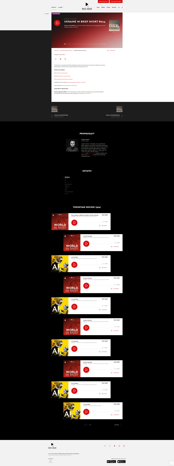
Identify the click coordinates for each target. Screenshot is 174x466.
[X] (105, 445)
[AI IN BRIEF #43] (86, 412)
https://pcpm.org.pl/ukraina (64, 76)
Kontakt (114, 7)
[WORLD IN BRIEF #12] (86, 286)
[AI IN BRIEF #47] (74, 265)
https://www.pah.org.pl (62, 73)
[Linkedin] (124, 445)
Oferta (103, 7)
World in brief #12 (87, 278)
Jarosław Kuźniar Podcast (66, 50)
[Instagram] (119, 445)
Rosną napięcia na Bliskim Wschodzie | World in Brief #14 (84, 215)
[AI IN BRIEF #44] (74, 391)
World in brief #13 (87, 236)
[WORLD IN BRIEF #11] (86, 328)
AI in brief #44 (74, 383)
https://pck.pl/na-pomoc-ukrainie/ (64, 79)
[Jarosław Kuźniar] (87, 149)
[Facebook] (109, 445)
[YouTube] (114, 445)
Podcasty (53, 7)
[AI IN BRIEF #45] (74, 349)
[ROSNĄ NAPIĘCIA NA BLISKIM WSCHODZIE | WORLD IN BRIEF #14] (74, 223)
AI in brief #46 (74, 299)
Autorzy (60, 7)
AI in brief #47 (74, 257)
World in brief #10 (87, 362)
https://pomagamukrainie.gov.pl (69, 85)
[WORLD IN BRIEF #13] (86, 244)
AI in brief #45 (74, 341)
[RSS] (65, 59)
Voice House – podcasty (87, 6)
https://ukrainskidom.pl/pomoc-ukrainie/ (76, 82)
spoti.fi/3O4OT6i (87, 93)
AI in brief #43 (86, 404)
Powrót (47, 13)
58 (90, 424)
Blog (98, 7)
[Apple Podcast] (55, 59)
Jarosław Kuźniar (73, 18)
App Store (121, 461)
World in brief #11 (87, 320)
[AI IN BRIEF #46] (74, 307)
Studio (108, 7)
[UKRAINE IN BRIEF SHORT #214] (57, 23)
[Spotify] (60, 59)
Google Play (111, 461)
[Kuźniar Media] (50, 462)
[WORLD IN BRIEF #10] (86, 370)
